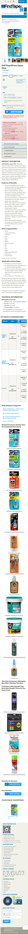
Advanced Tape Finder (9, 848)
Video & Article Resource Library (11, 854)
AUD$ (22, 871)
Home (5, 19)
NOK (14, 874)
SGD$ (6, 876)
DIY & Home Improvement (11, 413)
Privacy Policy (14, 932)
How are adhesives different (19, 301)
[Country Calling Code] (5, 914)
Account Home (7, 860)
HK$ (4, 874)
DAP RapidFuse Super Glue (13, 817)
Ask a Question (5, 72)
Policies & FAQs (7, 883)
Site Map (6, 886)
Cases (21, 75)
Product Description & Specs (12, 143)
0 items (23, 1)
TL (10, 876)
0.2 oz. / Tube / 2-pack (9, 94)
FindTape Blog (7, 887)
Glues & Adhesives (13, 19)
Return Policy (7, 932)
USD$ (4, 871)
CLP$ (8, 873)
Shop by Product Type (8, 849)
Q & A (11, 153)
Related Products (9, 150)
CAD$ (7, 871)
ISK (23, 873)
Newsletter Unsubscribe (9, 866)
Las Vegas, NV (7, 840)
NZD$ (17, 874)
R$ (3, 873)
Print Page (5, 70)
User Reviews (8, 156)
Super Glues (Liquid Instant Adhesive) (10, 21)
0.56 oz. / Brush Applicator (10, 97)
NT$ (13, 876)
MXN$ (12, 871)
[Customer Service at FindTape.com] (5, 1)
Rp (18, 873)
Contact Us (6, 881)
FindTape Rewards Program (10, 865)
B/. (20, 874)
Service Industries (8, 421)
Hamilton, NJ (6, 837)
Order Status (6, 863)
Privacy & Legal (7, 884)
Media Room (6, 889)
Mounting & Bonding (9, 418)
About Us (6, 890)
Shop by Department (8, 851)
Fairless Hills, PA (7, 842)
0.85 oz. (20, 97)
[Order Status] (13, 1)
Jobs (5, 892)
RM (11, 874)
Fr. (5, 873)
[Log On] (8, 1)
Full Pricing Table (10, 147)
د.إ (16, 871)
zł (22, 874)
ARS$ (19, 871)
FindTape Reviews (8, 856)
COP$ (11, 873)
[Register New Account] (11, 1)
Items (16, 75)
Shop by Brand (7, 852)
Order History (7, 862)
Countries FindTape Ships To (10, 846)
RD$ (16, 873)
